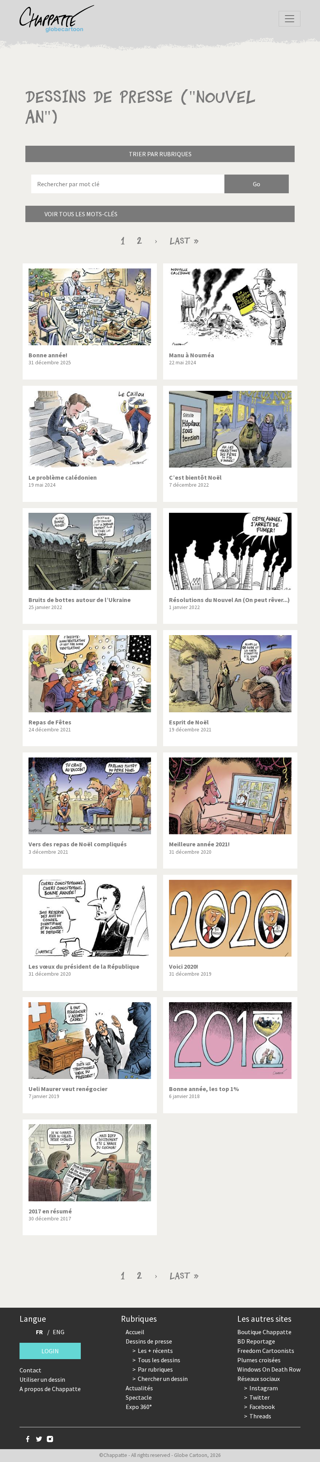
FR (39, 1332)
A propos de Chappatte (50, 1389)
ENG (58, 1332)
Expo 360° (139, 1407)
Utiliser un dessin (42, 1379)
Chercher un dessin (163, 1379)
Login (50, 1351)
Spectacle (139, 1397)
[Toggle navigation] (289, 18)
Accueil (135, 1332)
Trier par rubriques (160, 154)
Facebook (262, 1407)
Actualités (139, 1388)
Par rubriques (155, 1369)
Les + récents (155, 1350)
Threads (260, 1416)
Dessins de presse (149, 1341)
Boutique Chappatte (264, 1332)
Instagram (263, 1388)
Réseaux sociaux (258, 1379)
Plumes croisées (259, 1360)
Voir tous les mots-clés (80, 214)
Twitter (259, 1397)
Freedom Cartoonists (265, 1350)
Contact (30, 1370)
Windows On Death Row (268, 1369)
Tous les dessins (159, 1360)
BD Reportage (256, 1341)
